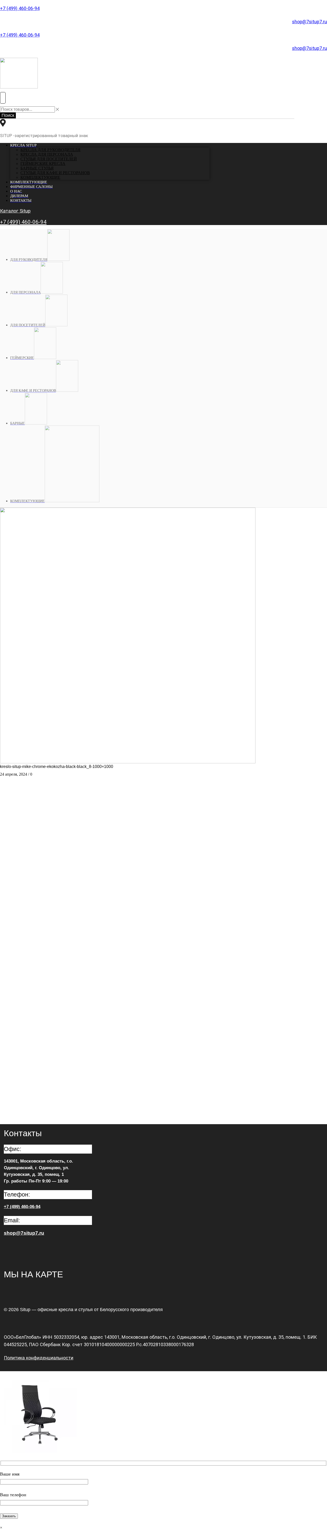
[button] (3, 98)
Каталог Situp (15, 211)
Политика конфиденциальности (38, 1357)
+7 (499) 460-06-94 (20, 8)
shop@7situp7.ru (309, 21)
